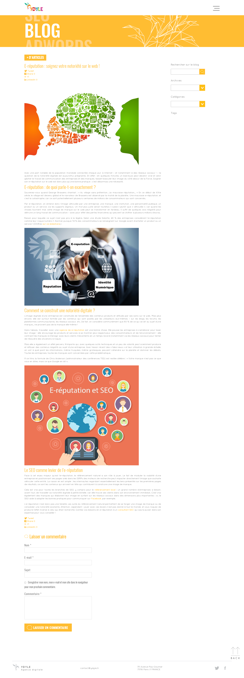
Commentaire (33, 594)
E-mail (29, 557)
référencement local (105, 490)
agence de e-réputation (71, 330)
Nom (27, 545)
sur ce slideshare (51, 224)
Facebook (96, 498)
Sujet (27, 570)
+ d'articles (35, 57)
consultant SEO (126, 510)
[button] (185, 88)
